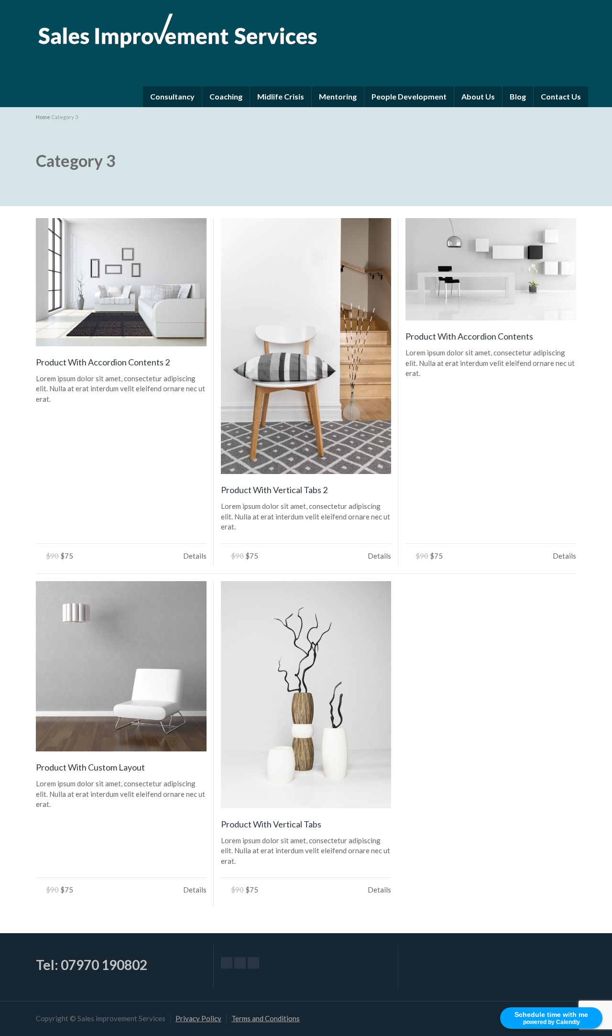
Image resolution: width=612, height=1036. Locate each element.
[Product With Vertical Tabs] (306, 694)
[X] (240, 963)
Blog (518, 96)
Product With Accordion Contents (469, 336)
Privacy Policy (198, 1018)
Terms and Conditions (265, 1018)
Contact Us (561, 96)
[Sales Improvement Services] (176, 28)
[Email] (226, 963)
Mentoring (338, 96)
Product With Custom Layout (90, 767)
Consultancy (172, 96)
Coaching (225, 96)
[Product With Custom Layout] (121, 666)
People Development (409, 96)
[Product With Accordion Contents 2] (121, 282)
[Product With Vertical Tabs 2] (306, 346)
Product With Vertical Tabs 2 (274, 490)
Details (195, 555)
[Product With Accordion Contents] (490, 269)
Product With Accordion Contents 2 (103, 362)
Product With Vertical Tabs (271, 824)
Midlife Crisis (280, 96)
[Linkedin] (253, 963)
